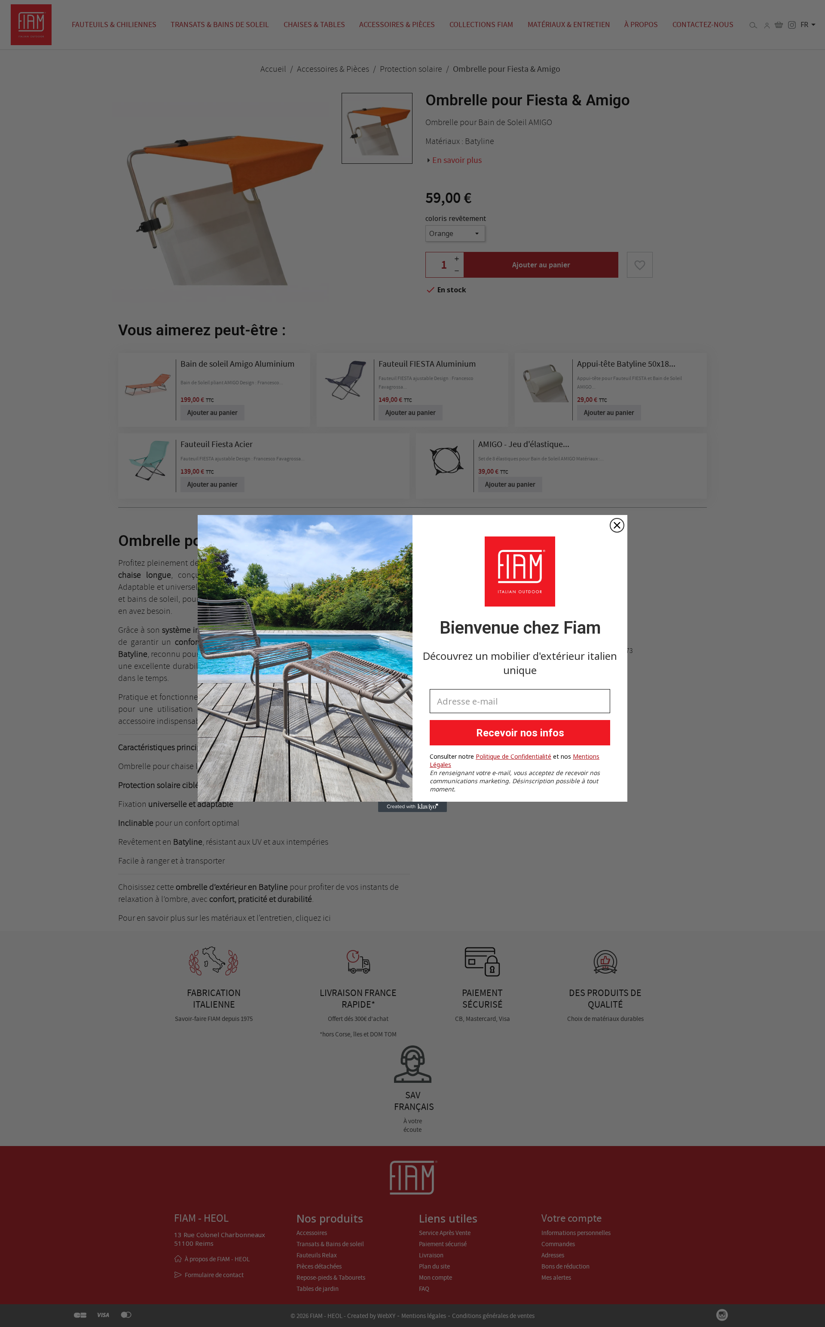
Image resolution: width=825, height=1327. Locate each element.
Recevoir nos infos (520, 733)
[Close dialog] (617, 525)
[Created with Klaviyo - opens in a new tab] (412, 807)
